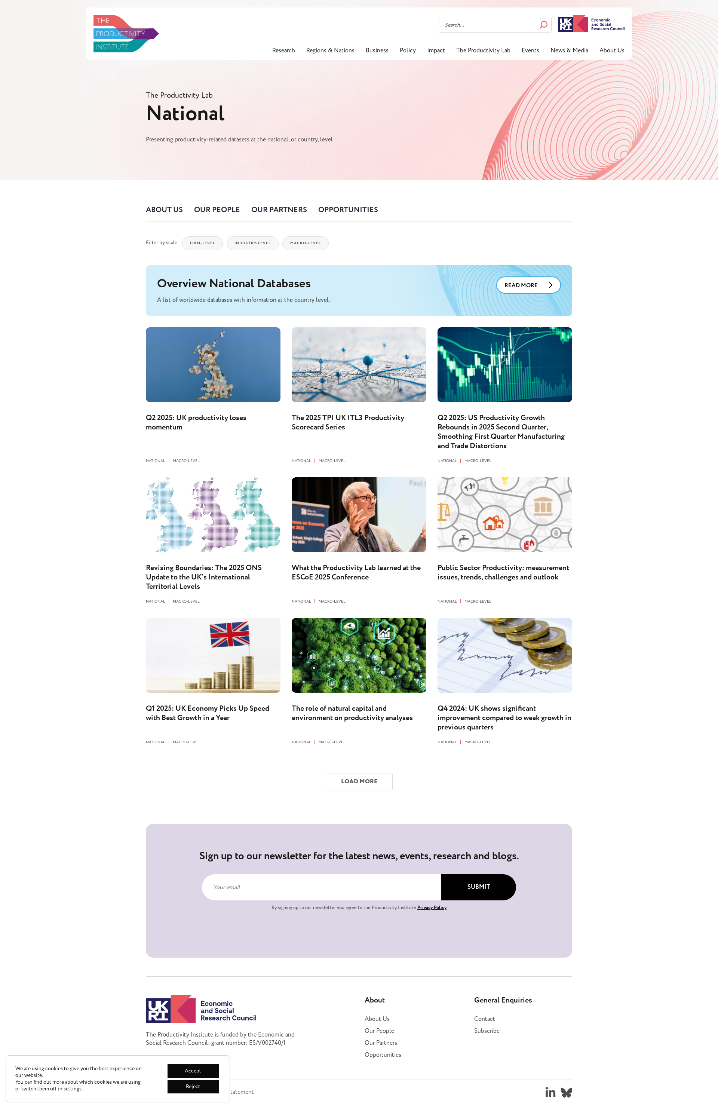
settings (73, 1089)
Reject (193, 1086)
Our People (217, 210)
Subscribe (487, 1031)
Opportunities (348, 210)
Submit (478, 887)
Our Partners (279, 210)
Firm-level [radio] (202, 243)
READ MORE (521, 286)
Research (283, 50)
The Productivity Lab (483, 50)
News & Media (569, 50)
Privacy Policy (432, 907)
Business (377, 50)
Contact (484, 1019)
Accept (193, 1070)
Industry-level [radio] (252, 243)
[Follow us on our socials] (550, 1092)
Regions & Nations (330, 50)
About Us (612, 50)
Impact (436, 50)
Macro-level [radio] (305, 243)
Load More (359, 781)
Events (530, 50)
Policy (408, 50)
